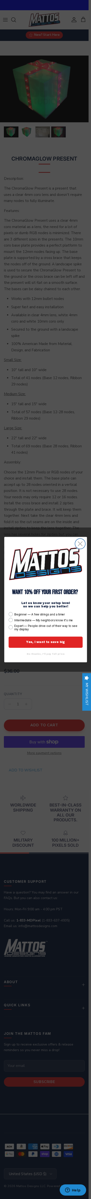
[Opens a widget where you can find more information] (72, 1190)
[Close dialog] (80, 543)
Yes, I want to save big (45, 641)
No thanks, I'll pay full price (45, 653)
